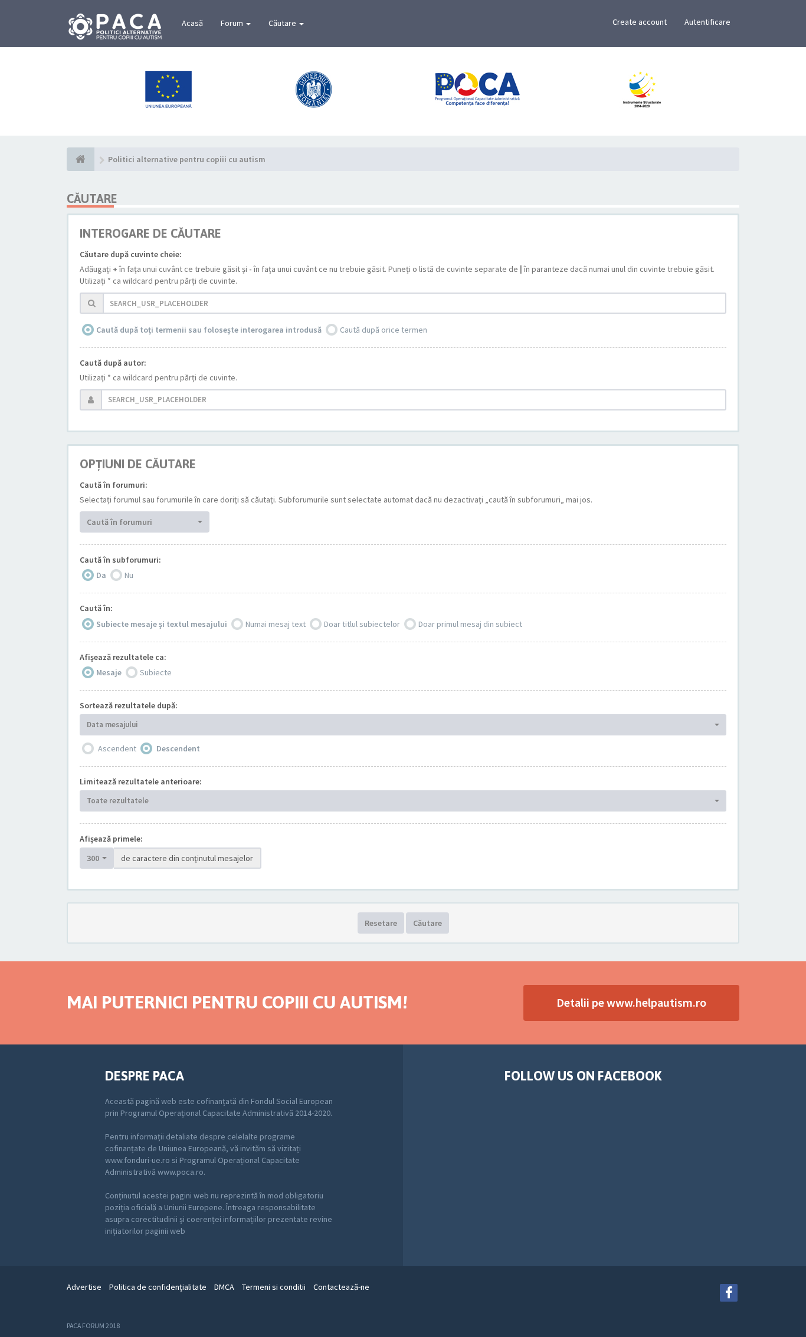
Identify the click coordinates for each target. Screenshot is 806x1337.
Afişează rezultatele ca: (123, 657)
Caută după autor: (113, 362)
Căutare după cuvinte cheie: (131, 254)
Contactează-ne (341, 1287)
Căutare (283, 23)
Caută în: (96, 608)
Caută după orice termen (383, 329)
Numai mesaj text (275, 624)
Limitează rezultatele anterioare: (141, 781)
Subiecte (156, 672)
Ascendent (117, 748)
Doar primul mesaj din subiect (470, 624)
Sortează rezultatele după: (129, 705)
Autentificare (707, 22)
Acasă (192, 23)
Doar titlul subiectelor (362, 624)
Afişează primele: (111, 838)
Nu (128, 575)
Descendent (178, 748)
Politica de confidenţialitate (158, 1287)
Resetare (381, 923)
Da (101, 575)
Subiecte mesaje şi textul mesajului (161, 624)
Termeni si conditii (274, 1287)
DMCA (224, 1287)
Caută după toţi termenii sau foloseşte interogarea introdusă (209, 329)
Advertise (84, 1287)
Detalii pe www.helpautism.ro (631, 1002)
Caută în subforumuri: (120, 559)
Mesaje (109, 672)
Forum (233, 23)
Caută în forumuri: (114, 484)
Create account (639, 22)
